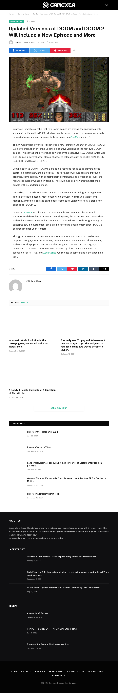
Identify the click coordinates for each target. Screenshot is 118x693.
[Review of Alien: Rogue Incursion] (17, 497)
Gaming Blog (55, 671)
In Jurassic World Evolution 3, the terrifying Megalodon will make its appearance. (28, 343)
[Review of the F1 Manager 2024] (17, 435)
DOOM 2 (28, 212)
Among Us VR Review (37, 613)
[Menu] (12, 5)
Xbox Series (49, 252)
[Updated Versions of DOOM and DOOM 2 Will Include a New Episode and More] (59, 89)
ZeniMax (75, 137)
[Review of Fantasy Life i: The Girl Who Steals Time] (16, 632)
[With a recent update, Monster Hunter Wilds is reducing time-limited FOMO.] (16, 591)
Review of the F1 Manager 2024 (42, 432)
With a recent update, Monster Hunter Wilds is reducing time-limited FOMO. (64, 588)
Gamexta (73, 683)
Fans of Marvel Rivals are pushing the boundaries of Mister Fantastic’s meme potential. (65, 464)
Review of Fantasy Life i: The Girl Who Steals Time (52, 629)
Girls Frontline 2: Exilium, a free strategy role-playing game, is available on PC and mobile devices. (68, 573)
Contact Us (59, 676)
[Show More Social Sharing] (74, 50)
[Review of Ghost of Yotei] (17, 451)
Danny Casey (22, 42)
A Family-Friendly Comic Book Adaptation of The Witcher (32, 392)
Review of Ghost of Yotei (39, 447)
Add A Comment (59, 408)
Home (14, 671)
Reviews (40, 671)
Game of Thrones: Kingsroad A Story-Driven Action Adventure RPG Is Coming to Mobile (66, 479)
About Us (26, 671)
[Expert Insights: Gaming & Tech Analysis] (59, 5)
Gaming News (16, 21)
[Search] (106, 5)
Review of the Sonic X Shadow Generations (48, 644)
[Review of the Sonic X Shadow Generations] (16, 648)
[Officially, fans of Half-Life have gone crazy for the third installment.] (16, 560)
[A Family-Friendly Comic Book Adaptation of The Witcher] (33, 372)
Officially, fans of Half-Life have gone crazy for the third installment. (61, 557)
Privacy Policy (75, 671)
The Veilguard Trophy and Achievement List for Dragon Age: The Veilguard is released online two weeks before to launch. (83, 345)
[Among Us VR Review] (16, 617)
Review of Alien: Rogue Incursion (43, 494)
